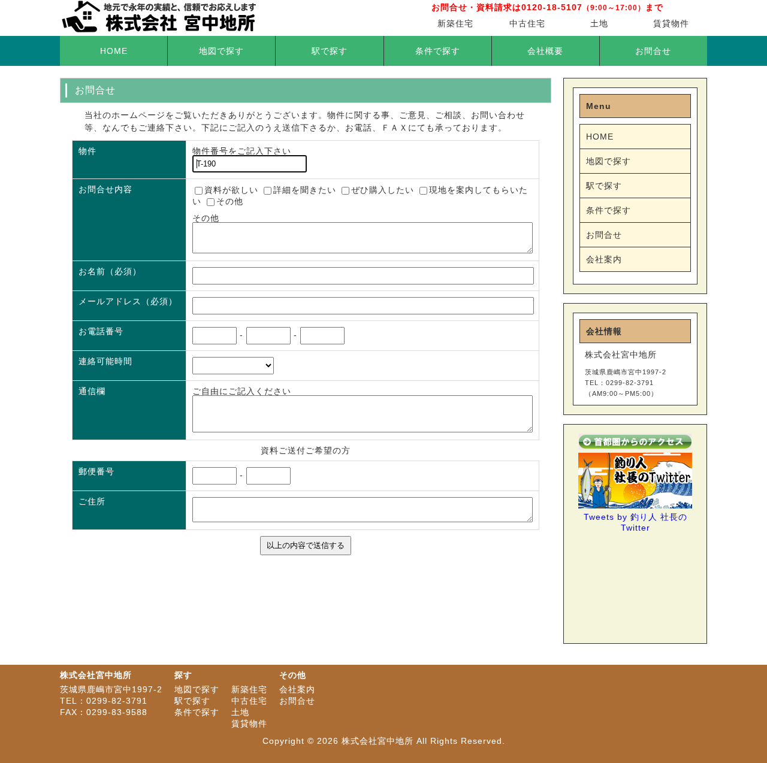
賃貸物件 (671, 23)
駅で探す (330, 51)
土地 (599, 23)
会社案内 (604, 259)
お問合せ (653, 51)
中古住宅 (527, 23)
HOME (114, 51)
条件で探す (437, 51)
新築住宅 (455, 23)
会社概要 (545, 51)
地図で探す (221, 51)
